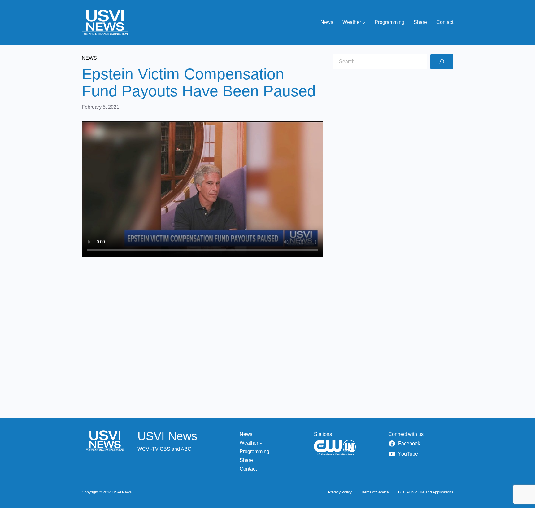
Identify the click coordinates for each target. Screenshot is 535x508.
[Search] (441, 61)
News (89, 58)
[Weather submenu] (363, 22)
